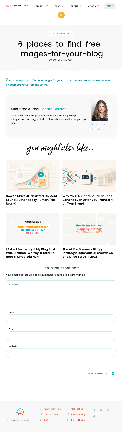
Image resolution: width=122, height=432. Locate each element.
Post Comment (97, 374)
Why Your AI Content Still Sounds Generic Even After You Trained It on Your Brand (87, 200)
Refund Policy (78, 420)
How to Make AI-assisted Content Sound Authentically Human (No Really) (31, 200)
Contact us (77, 408)
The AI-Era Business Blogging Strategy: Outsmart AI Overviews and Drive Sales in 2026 (87, 253)
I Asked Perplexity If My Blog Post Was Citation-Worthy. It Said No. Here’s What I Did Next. (30, 253)
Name (12, 312)
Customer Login (52, 408)
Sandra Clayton (53, 109)
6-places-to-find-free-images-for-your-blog (61, 49)
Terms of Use (51, 414)
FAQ (46, 420)
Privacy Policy (78, 414)
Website (13, 346)
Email (11, 329)
